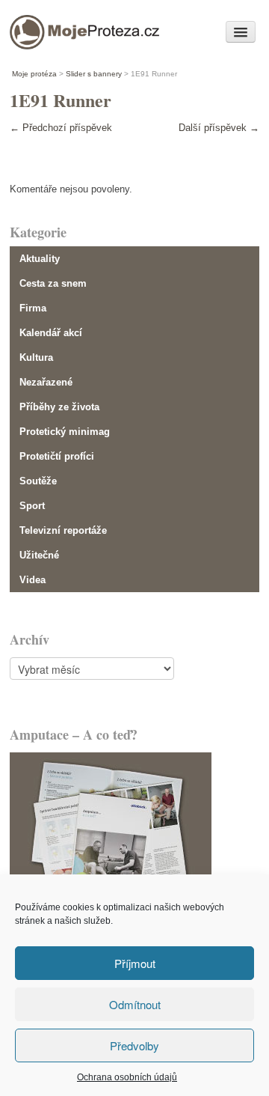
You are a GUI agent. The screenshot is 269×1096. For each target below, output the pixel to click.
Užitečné (39, 555)
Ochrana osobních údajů (127, 1077)
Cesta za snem (53, 283)
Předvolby (134, 1045)
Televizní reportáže (63, 530)
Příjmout (134, 963)
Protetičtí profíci (56, 456)
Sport (32, 505)
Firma (32, 308)
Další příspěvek (219, 127)
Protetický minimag (64, 431)
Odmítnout (135, 1004)
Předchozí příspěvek (61, 127)
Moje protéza (61, 28)
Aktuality (39, 258)
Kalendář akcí (50, 332)
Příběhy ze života (59, 406)
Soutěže (38, 481)
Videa (32, 579)
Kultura (36, 357)
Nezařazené (45, 382)
